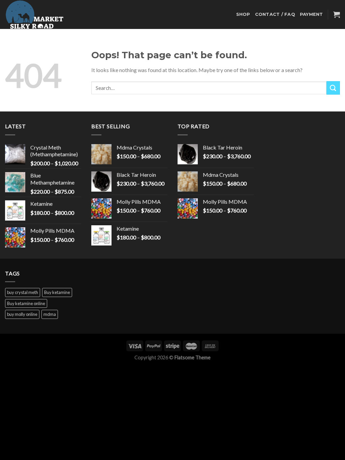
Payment (311, 14)
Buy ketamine (57, 292)
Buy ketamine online (26, 303)
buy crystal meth (22, 292)
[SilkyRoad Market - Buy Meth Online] (38, 14)
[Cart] (336, 14)
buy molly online (22, 314)
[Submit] (333, 87)
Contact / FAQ (275, 14)
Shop (243, 14)
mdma (49, 314)
